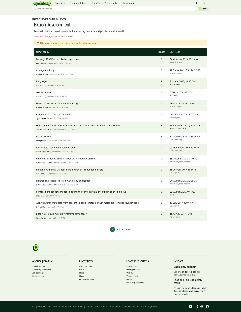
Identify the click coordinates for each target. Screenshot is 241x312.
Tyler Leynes (41, 118)
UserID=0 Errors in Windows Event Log (57, 103)
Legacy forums (58, 18)
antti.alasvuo (175, 84)
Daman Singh (41, 85)
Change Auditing (45, 70)
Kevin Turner (41, 218)
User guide (131, 273)
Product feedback (86, 279)
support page (189, 271)
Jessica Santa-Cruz (44, 129)
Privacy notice (85, 306)
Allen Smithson (42, 63)
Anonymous (41, 141)
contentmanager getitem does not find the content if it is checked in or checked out (81, 191)
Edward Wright (42, 74)
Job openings (38, 273)
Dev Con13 (40, 174)
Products (61, 3)
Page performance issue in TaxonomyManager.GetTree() (66, 158)
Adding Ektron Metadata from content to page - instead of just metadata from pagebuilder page (87, 202)
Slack (81, 276)
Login (204, 3)
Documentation (79, 3)
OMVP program (85, 266)
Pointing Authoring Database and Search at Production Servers (69, 169)
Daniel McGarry (176, 139)
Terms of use (100, 306)
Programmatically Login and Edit (53, 114)
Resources (129, 3)
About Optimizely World (64, 306)
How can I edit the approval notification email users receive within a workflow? (78, 125)
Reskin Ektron (43, 136)
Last (128, 229)
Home (35, 18)
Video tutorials (132, 276)
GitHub (129, 279)
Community (112, 3)
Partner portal (132, 266)
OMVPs (97, 3)
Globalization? (43, 92)
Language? (42, 81)
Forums (44, 18)
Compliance (128, 306)
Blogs (81, 273)
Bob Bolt (173, 95)
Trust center (114, 306)
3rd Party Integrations (147, 306)
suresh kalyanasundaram (46, 163)
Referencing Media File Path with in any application (63, 180)
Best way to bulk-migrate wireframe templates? (61, 214)
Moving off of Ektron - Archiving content (58, 59)
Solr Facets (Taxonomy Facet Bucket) (56, 147)
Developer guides (133, 269)
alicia (38, 196)
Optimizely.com (38, 266)
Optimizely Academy (135, 283)
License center (38, 276)
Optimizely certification (41, 269)
